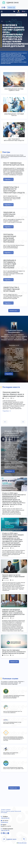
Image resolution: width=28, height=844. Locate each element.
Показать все (13, 310)
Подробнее (7, 179)
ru (24, 11)
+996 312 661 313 (5, 818)
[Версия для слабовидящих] (14, 11)
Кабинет (10, 7)
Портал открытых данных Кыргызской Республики (11, 812)
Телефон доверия (5, 809)
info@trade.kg (4, 822)
